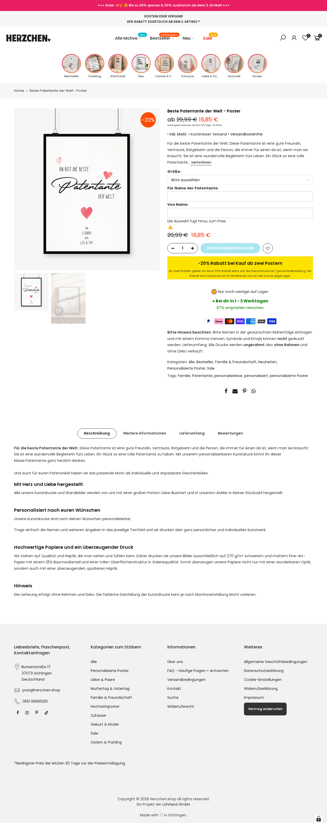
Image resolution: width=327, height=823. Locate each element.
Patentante (202, 375)
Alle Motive (130, 37)
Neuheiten (267, 361)
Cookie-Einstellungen (263, 679)
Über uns (175, 661)
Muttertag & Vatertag (110, 688)
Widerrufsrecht (180, 706)
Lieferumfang (192, 433)
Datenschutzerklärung (264, 670)
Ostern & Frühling (106, 742)
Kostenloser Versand (209, 134)
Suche (173, 697)
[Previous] (23, 189)
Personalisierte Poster (186, 368)
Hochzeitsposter (105, 706)
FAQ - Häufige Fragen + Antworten (198, 670)
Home (19, 90)
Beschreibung (97, 433)
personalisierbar (228, 375)
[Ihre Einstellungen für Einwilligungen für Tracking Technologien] (318, 818)
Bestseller (164, 37)
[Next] (150, 189)
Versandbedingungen (186, 679)
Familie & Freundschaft (235, 361)
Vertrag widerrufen (265, 708)
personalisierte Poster (289, 375)
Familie (184, 375)
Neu (187, 38)
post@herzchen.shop (41, 690)
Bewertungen (230, 433)
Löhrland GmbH (176, 804)
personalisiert (256, 375)
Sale (209, 37)
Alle (192, 361)
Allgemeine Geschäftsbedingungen (275, 661)
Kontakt (174, 688)
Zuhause (98, 715)
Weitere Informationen (144, 433)
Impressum (254, 697)
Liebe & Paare (103, 679)
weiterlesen (201, 162)
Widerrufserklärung (261, 688)
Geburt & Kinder (105, 724)
